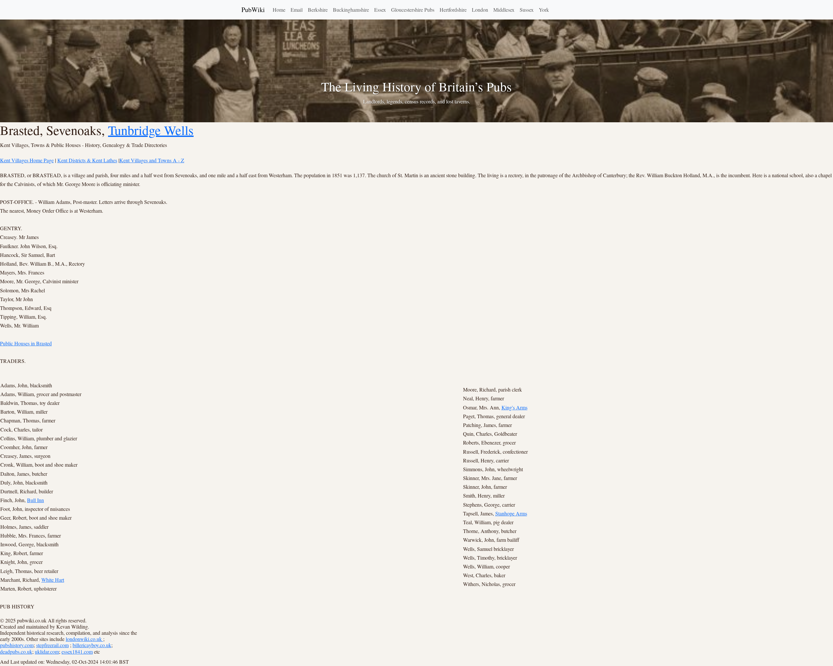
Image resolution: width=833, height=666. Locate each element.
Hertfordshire (453, 9)
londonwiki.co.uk (84, 638)
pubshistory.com (17, 645)
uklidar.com (47, 651)
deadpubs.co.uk (16, 651)
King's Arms (514, 407)
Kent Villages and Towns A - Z (151, 160)
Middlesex (503, 9)
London (480, 9)
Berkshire (318, 9)
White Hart (52, 579)
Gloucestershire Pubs (412, 9)
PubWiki (253, 9)
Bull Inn (35, 500)
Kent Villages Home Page (27, 160)
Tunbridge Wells (151, 130)
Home (279, 9)
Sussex (527, 9)
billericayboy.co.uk (92, 645)
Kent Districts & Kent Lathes (87, 160)
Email (297, 9)
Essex (380, 9)
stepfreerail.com (52, 645)
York (544, 9)
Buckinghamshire (351, 9)
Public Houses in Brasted (26, 343)
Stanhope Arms (511, 513)
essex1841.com (77, 651)
